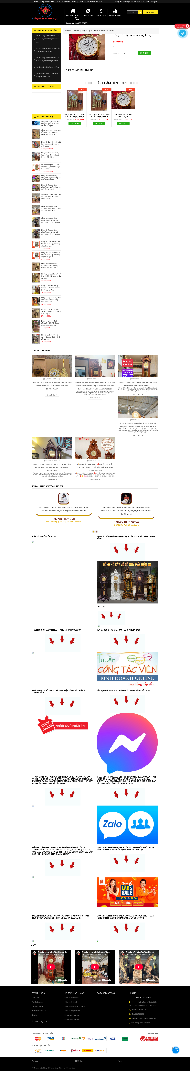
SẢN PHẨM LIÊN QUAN (111, 83)
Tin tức (133, 2)
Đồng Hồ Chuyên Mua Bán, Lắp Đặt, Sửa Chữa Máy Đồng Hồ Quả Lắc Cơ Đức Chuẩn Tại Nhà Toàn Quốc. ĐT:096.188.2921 (52, 385)
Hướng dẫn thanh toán (72, 1015)
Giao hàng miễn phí (72, 15)
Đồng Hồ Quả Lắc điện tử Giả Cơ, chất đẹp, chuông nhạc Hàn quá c (50, 255)
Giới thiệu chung (37, 1002)
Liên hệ (34, 1015)
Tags (120, 1061)
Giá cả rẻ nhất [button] (101, 15)
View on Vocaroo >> (39, 92)
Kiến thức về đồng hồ (39, 1011)
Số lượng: (116, 53)
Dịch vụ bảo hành (143, 2)
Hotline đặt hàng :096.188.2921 (77, 23)
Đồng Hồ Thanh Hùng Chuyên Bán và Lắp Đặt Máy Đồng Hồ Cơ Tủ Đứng (50, 220)
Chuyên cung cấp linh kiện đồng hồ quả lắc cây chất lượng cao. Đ (51, 196)
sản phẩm (151, 12)
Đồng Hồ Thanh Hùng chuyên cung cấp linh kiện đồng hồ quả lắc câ (51, 208)
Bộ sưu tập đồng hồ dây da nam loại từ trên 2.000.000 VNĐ (94, 30)
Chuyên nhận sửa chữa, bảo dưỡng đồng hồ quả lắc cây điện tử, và (50, 155)
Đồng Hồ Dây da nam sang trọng (132, 35)
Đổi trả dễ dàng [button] (88, 15)
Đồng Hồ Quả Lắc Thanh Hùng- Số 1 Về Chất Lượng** (44, 103)
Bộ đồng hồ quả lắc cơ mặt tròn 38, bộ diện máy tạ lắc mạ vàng (51, 276)
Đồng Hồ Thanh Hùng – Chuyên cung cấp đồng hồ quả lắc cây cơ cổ (50, 177)
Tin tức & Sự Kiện (38, 1006)
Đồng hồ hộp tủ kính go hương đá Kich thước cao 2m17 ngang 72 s (50, 288)
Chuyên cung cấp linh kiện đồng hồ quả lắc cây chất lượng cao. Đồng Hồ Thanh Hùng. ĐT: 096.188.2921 (138, 424)
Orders (80, 1061)
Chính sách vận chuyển (72, 1011)
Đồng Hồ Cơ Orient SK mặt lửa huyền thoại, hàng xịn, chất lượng (51, 144)
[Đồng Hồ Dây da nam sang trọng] (123, 100)
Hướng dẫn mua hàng (72, 1019)
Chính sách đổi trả (71, 1002)
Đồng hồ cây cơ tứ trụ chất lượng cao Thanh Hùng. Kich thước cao (51, 300)
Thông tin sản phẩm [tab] (74, 70)
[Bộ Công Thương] (149, 1038)
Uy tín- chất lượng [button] (115, 15)
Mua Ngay (144, 53)
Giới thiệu (126, 2)
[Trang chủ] (46, 12)
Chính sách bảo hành (72, 997)
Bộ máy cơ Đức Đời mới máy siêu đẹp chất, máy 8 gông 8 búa (50, 337)
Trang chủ (118, 2)
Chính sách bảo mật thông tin (75, 1006)
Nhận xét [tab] (89, 70)
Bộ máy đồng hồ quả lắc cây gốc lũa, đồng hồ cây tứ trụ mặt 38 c (51, 167)
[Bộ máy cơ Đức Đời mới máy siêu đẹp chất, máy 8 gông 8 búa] (36, 338)
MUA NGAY (75, 123)
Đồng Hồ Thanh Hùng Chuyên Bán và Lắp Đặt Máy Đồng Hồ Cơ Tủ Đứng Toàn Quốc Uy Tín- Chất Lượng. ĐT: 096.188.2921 (52, 467)
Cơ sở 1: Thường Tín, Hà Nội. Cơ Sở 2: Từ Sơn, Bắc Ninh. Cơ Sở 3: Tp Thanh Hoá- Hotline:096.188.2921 (67, 2)
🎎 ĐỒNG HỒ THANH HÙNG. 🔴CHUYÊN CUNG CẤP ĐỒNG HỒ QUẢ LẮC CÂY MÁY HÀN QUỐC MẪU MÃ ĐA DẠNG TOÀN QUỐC (95, 467)
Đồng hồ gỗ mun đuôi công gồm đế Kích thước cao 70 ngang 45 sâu (50, 323)
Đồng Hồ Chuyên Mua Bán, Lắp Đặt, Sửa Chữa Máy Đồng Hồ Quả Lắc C (51, 132)
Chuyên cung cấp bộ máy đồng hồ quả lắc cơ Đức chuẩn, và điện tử (50, 123)
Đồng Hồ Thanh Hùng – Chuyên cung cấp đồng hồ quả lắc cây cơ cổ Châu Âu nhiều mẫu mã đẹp (138, 384)
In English (154, 2)
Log (36, 1061)
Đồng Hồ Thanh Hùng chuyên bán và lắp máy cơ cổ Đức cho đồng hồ (50, 265)
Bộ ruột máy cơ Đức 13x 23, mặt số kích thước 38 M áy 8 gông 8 (51, 311)
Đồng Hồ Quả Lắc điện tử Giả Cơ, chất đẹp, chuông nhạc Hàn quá (50, 244)
